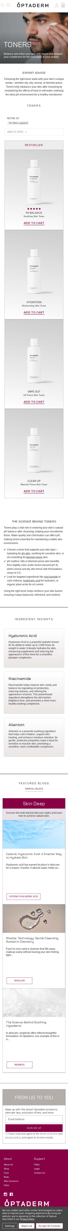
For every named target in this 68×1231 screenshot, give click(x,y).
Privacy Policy (27, 1219)
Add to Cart (34, 223)
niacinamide (51, 576)
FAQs (37, 1164)
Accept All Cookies (49, 1226)
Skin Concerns (11, 1181)
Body (6, 1177)
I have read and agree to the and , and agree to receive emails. (33, 1135)
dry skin (26, 553)
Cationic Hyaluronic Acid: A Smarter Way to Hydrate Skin (34, 855)
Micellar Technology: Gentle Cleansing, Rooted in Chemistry (32, 939)
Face (6, 1173)
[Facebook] (11, 1194)
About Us (8, 1164)
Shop (6, 1168)
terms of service (49, 1133)
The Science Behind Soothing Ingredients (26, 1024)
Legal (37, 1168)
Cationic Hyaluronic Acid (23, 896)
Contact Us (39, 1173)
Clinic (6, 1185)
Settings (10, 1226)
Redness (20, 1065)
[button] (33, 131)
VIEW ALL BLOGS (34, 788)
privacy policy (13, 1137)
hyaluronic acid (31, 580)
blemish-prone (34, 557)
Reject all (26, 1226)
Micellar (19, 981)
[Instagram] (5, 1194)
